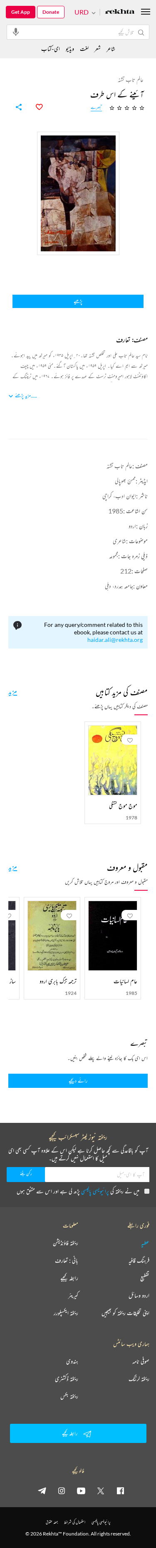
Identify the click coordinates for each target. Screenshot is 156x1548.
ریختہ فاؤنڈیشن (65, 1243)
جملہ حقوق (52, 1522)
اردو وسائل (139, 1295)
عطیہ (145, 1243)
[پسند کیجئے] (34, 107)
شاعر (110, 49)
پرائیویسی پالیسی (95, 1191)
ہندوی (72, 1361)
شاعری (119, 541)
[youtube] (81, 1490)
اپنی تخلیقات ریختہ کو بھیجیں (125, 1313)
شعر (97, 49)
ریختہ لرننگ (139, 1378)
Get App (20, 12)
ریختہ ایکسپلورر (66, 1313)
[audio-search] (15, 31)
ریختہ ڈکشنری (66, 1378)
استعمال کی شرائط (74, 1522)
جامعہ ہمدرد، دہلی (119, 586)
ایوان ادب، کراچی (119, 496)
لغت (84, 49)
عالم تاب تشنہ (119, 466)
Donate (50, 12)
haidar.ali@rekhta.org (115, 639)
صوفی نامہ (140, 1361)
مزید (12, 691)
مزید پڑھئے (23, 395)
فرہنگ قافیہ (139, 1260)
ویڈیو (70, 49)
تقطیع (144, 1278)
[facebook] (120, 1490)
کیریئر (73, 1295)
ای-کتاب (50, 49)
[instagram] (61, 1490)
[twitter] (100, 1490)
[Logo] (120, 12)
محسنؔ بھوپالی (125, 481)
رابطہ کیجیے (69, 1278)
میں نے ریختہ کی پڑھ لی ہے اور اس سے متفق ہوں (78, 1191)
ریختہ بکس (69, 1396)
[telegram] (42, 1490)
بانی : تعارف (66, 1260)
